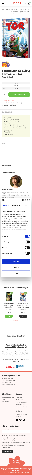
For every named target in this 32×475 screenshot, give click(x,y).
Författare (19, 397)
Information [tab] (16, 205)
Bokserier (8, 9)
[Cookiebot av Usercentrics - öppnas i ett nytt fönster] (22, 200)
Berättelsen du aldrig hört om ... (14, 11)
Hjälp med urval (9, 101)
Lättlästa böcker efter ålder (8, 398)
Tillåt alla (16, 261)
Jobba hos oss (20, 399)
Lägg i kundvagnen (19, 94)
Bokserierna (5, 401)
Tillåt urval (16, 267)
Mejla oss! (16, 361)
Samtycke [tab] (6, 205)
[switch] (27, 242)
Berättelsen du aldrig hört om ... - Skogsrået (9, 305)
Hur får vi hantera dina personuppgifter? (14, 435)
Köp (9, 316)
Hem (3, 9)
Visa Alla (16, 321)
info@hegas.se (10, 384)
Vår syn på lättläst (21, 407)
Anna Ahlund (7, 77)
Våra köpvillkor (20, 404)
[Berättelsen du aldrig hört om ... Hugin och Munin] (26, 293)
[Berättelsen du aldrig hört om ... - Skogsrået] (11, 293)
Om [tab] (26, 205)
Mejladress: (5, 429)
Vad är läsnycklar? (21, 402)
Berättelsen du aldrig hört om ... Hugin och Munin (23, 305)
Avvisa (16, 273)
